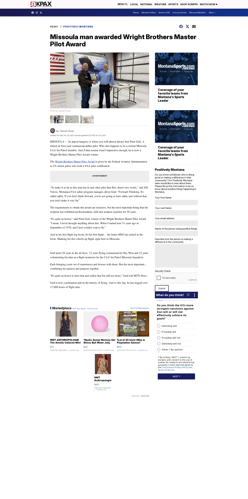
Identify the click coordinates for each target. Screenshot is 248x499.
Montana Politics (149, 12)
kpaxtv (33, 13)
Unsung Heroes (180, 12)
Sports (173, 4)
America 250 (164, 12)
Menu (121, 4)
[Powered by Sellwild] (145, 396)
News (54, 26)
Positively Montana (78, 26)
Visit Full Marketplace (139, 308)
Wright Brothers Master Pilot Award (75, 161)
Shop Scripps (189, 4)
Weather (160, 4)
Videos (136, 12)
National (146, 4)
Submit (161, 288)
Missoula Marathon (197, 12)
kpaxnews (41, 13)
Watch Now (208, 4)
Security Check (163, 271)
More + (212, 12)
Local (134, 4)
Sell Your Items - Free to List (85, 309)
